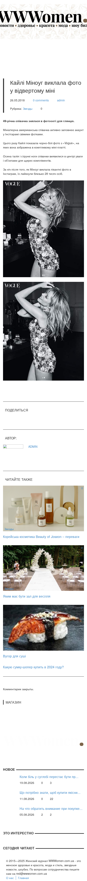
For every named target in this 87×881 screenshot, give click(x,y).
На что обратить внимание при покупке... (51, 808)
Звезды (27, 108)
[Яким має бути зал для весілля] (43, 568)
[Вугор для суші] (43, 627)
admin (61, 100)
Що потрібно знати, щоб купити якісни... (50, 792)
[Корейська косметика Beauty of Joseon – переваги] (43, 508)
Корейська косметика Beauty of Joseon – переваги (41, 536)
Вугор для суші (14, 656)
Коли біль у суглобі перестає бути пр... (49, 776)
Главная (23, 878)
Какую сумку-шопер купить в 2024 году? (33, 666)
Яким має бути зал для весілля (26, 596)
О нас (10, 878)
